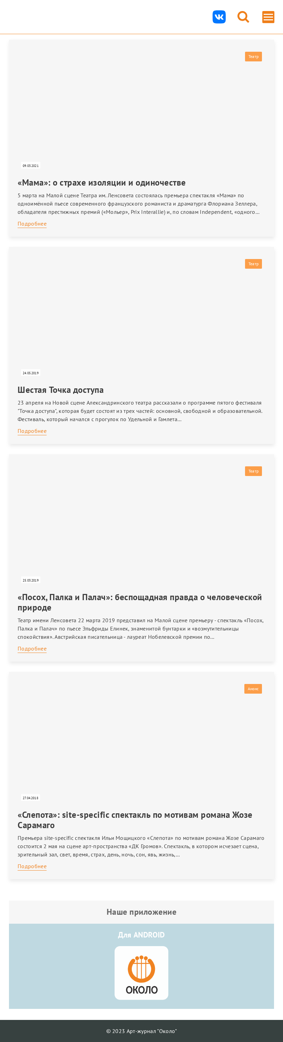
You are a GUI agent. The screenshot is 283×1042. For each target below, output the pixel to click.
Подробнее (32, 223)
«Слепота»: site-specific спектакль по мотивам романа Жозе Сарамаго (135, 820)
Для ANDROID (141, 935)
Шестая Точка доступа (61, 390)
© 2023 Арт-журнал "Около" (141, 1031)
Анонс (253, 688)
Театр (253, 56)
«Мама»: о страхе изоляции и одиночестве (102, 182)
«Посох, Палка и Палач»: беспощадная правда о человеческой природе (140, 602)
